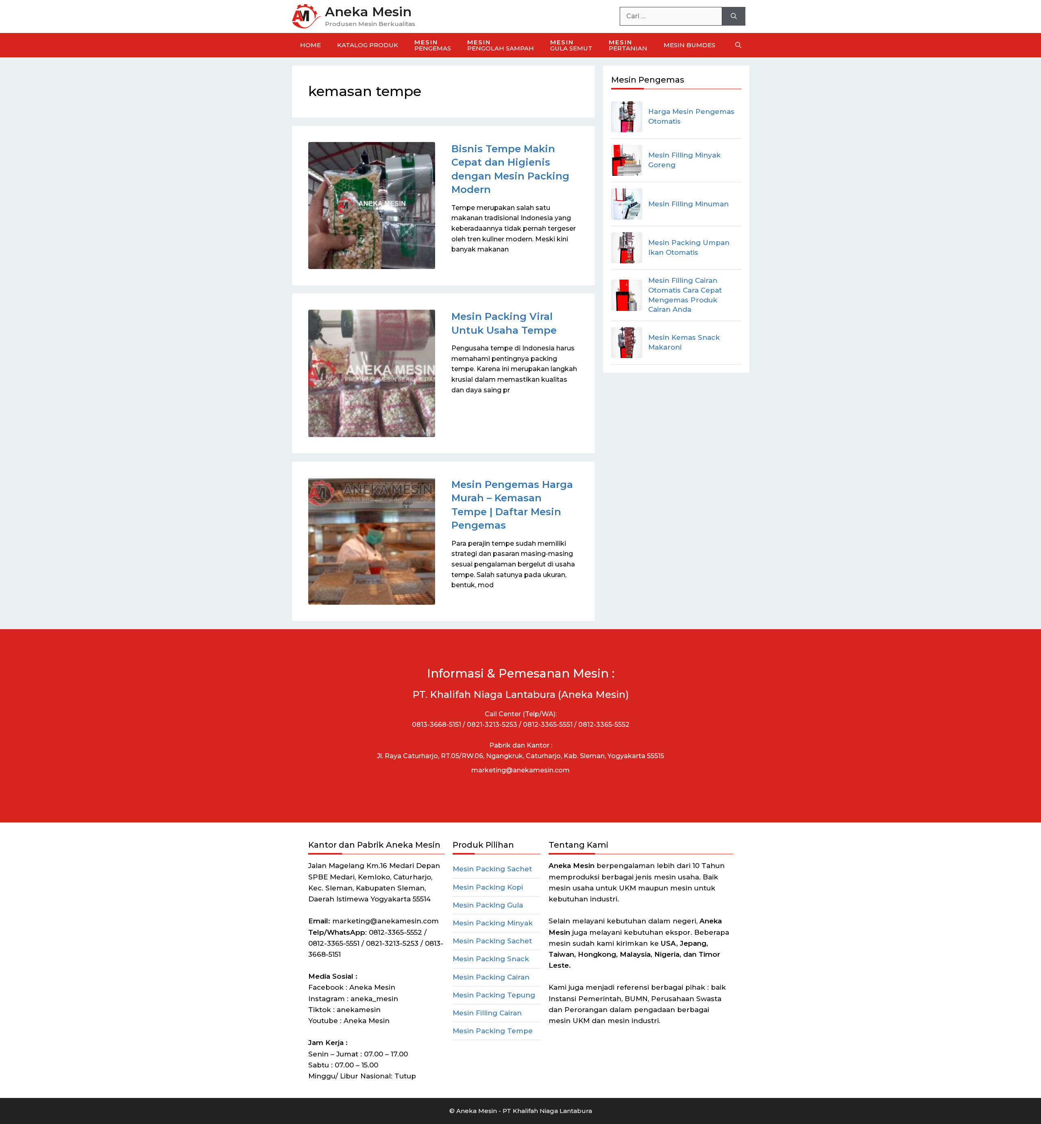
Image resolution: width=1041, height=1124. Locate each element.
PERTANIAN (628, 45)
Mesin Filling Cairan (487, 1013)
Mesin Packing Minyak (493, 923)
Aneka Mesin (368, 12)
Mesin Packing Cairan (491, 977)
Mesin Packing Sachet (492, 869)
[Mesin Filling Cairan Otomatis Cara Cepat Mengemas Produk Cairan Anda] (626, 295)
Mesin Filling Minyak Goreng (684, 160)
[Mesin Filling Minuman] (626, 203)
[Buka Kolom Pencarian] (738, 45)
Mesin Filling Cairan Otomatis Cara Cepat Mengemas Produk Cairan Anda (685, 294)
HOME (310, 45)
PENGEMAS (432, 45)
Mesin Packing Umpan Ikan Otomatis (689, 247)
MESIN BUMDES (689, 45)
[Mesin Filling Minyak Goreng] (626, 160)
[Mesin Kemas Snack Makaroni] (626, 342)
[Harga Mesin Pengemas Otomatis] (626, 116)
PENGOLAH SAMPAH (500, 45)
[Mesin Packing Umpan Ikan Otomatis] (626, 247)
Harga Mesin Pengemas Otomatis (691, 116)
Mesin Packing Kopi (488, 887)
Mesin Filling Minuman (688, 204)
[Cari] (733, 16)
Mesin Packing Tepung (494, 995)
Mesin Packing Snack (491, 959)
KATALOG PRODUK (367, 45)
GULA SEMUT (571, 45)
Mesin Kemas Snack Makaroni (684, 342)
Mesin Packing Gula (488, 905)
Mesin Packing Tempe (493, 1031)
